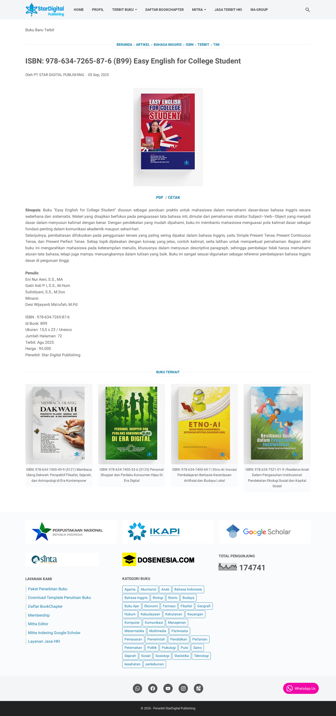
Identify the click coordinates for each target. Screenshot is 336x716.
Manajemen (177, 622)
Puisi (184, 648)
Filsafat (186, 606)
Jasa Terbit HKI (228, 10)
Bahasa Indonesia (188, 589)
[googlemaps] (198, 688)
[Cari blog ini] (308, 10)
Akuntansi (148, 589)
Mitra (197, 10)
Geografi (204, 606)
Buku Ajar (131, 606)
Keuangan (195, 614)
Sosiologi (162, 656)
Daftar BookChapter (164, 10)
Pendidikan (178, 639)
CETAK (174, 197)
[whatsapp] (137, 688)
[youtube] (168, 688)
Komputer (132, 622)
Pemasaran (133, 639)
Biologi (158, 598)
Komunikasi (154, 622)
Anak (165, 589)
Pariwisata (179, 631)
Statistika (181, 656)
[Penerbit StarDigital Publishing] (45, 9)
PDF (159, 197)
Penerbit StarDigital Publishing (174, 708)
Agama (130, 589)
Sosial (145, 656)
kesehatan (132, 664)
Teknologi (201, 656)
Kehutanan (173, 614)
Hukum (130, 614)
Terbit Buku (123, 10)
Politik (152, 648)
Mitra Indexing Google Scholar (54, 632)
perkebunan (155, 664)
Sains (197, 648)
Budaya (188, 598)
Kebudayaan (150, 614)
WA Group (259, 10)
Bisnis (172, 598)
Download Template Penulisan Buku (59, 597)
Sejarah (130, 656)
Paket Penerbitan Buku (47, 589)
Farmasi (169, 606)
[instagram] (183, 688)
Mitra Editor (38, 624)
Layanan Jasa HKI (44, 641)
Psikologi (169, 648)
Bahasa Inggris (136, 598)
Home (79, 10)
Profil (98, 10)
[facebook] (152, 688)
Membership (39, 615)
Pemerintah (156, 639)
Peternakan (133, 648)
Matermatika (134, 631)
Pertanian (199, 639)
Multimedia (157, 631)
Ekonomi (151, 606)
